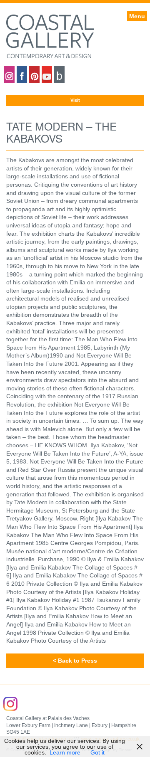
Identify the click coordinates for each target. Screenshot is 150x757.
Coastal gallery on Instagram (9, 74)
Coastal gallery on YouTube (47, 74)
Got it (97, 752)
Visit (75, 100)
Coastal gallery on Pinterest (34, 74)
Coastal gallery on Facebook (22, 74)
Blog (59, 74)
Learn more (65, 752)
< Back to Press (75, 660)
